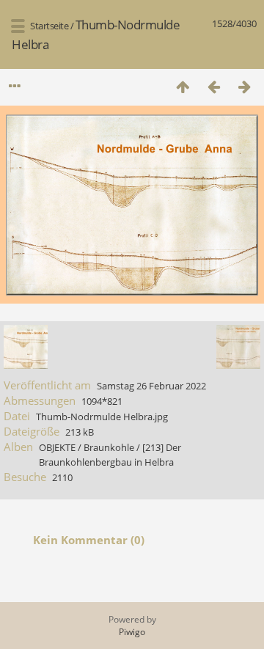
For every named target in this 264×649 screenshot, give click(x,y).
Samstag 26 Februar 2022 (151, 385)
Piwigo (132, 632)
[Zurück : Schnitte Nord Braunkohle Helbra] (213, 86)
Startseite (49, 25)
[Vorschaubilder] (182, 86)
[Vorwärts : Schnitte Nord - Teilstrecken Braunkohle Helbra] (244, 86)
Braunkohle (109, 447)
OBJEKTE (57, 447)
